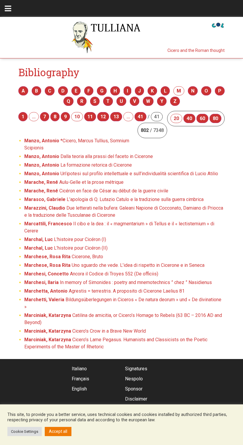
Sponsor (134, 389)
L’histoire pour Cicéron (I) (65, 239)
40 (189, 118)
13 (116, 116)
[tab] (8, 8)
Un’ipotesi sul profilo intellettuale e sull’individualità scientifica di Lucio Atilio (121, 173)
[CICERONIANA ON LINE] (218, 25)
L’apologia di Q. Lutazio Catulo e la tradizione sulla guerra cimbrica (114, 199)
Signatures (136, 368)
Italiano (79, 368)
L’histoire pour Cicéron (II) (66, 248)
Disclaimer (136, 399)
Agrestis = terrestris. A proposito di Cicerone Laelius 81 (104, 291)
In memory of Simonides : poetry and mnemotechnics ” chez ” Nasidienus (118, 282)
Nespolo (134, 379)
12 (103, 116)
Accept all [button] (58, 431)
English (79, 389)
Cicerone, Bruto (63, 256)
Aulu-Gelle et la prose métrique (74, 182)
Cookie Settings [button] (24, 431)
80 (215, 118)
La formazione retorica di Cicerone (78, 165)
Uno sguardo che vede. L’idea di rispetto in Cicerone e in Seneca (114, 265)
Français (80, 379)
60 (202, 118)
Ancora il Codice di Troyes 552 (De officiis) (91, 274)
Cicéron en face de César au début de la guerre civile (96, 191)
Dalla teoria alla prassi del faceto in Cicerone (88, 156)
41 (140, 116)
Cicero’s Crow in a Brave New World (85, 331)
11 (90, 116)
